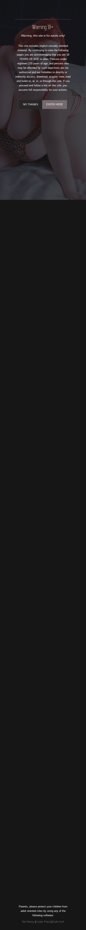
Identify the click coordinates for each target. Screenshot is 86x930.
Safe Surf (58, 921)
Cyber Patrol (43, 921)
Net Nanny (28, 921)
